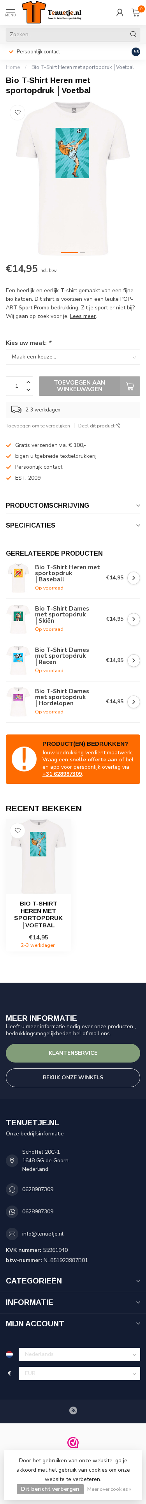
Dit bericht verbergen (50, 1489)
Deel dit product (97, 425)
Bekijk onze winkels (73, 1077)
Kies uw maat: (28, 343)
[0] (136, 12)
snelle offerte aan (94, 759)
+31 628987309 (62, 774)
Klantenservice (73, 1053)
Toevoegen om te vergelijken (38, 425)
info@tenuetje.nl (42, 1233)
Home (13, 67)
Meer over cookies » (109, 1489)
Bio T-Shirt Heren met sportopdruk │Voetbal (83, 67)
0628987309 (37, 1189)
